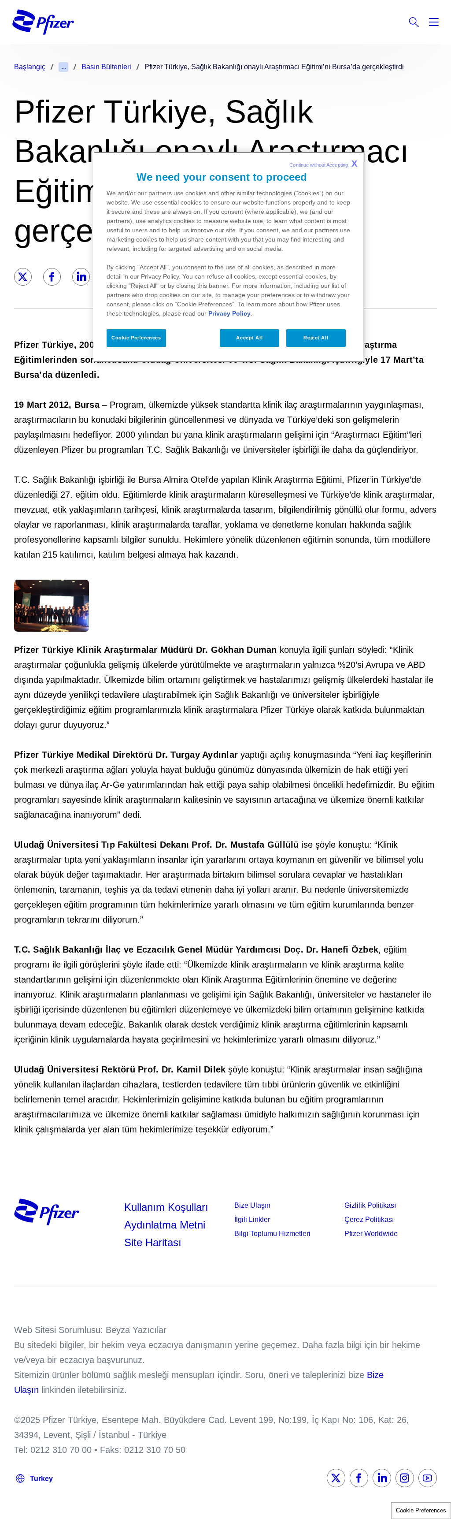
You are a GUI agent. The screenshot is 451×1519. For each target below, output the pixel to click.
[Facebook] (52, 277)
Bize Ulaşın (252, 1205)
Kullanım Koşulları (166, 1207)
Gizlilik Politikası (370, 1205)
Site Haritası (152, 1242)
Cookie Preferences (421, 1510)
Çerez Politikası (369, 1219)
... (64, 67)
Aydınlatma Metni (164, 1225)
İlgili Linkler (252, 1219)
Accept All (249, 337)
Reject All (315, 337)
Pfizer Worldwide (371, 1233)
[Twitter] (23, 277)
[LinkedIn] (81, 277)
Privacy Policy (229, 313)
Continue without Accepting (323, 163)
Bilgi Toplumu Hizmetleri (272, 1233)
